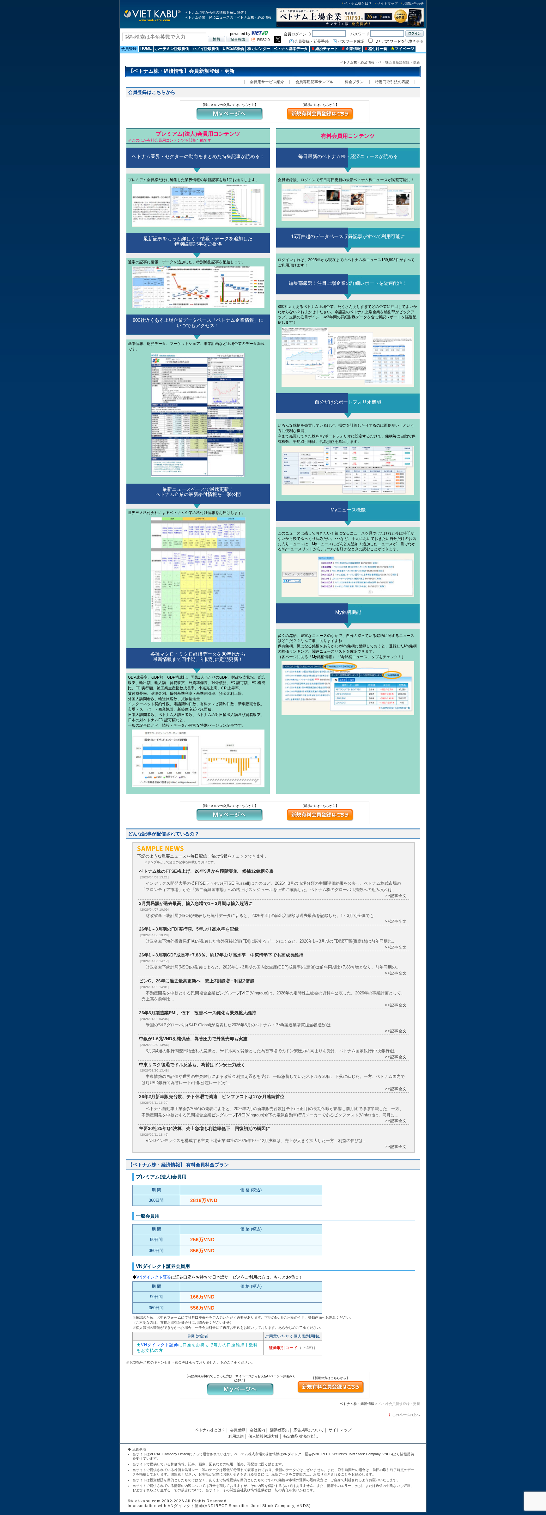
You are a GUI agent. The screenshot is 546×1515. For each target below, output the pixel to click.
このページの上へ (406, 1415)
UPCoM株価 (233, 48)
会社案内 (257, 1430)
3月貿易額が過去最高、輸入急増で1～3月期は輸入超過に (196, 903)
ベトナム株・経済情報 (357, 62)
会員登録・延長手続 (311, 41)
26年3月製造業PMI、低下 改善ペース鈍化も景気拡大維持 (197, 1012)
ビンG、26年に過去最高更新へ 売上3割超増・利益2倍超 (196, 980)
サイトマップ (387, 3)
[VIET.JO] (259, 34)
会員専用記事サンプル (314, 82)
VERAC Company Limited (169, 1454)
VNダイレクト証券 (153, 1277)
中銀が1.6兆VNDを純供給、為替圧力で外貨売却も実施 (193, 1038)
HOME (146, 48)
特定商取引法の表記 (392, 82)
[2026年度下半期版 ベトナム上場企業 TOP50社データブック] (350, 25)
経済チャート (326, 48)
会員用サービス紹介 (267, 82)
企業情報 (353, 48)
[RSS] (261, 40)
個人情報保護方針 (263, 1436)
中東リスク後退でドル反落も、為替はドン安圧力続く (192, 1064)
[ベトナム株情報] (152, 21)
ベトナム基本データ (291, 48)
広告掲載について (309, 1430)
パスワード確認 (351, 41)
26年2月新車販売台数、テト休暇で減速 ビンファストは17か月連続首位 (211, 1096)
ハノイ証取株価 (206, 48)
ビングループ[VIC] (232, 993)
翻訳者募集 (279, 1430)
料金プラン (354, 82)
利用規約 (236, 1436)
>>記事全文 (396, 896)
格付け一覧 (377, 48)
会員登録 (128, 48)
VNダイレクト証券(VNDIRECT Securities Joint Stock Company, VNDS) (338, 1454)
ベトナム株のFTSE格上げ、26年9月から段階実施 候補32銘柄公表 (206, 871)
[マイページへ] (229, 119)
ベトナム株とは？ (358, 3)
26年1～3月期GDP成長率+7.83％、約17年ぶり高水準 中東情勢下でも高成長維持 (221, 954)
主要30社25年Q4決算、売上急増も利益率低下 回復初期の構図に (204, 1128)
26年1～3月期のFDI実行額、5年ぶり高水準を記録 (189, 929)
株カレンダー (258, 48)
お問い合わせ (413, 3)
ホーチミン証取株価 (172, 48)
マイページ (404, 48)
